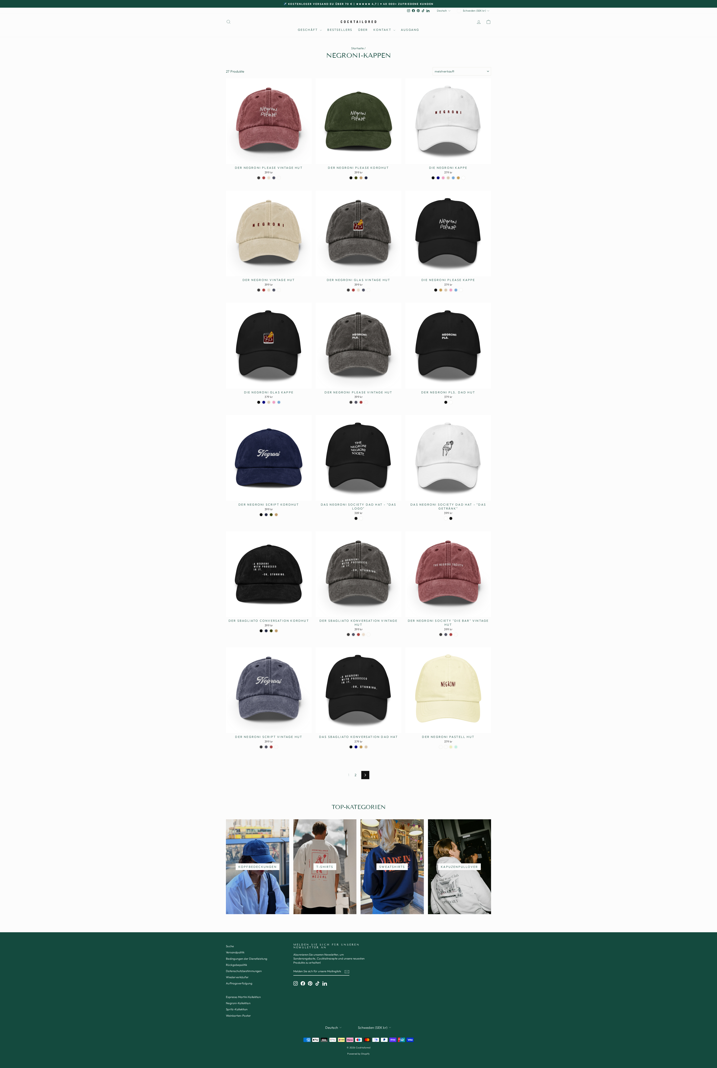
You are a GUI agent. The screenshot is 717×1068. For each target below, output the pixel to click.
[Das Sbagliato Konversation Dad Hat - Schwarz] (351, 747)
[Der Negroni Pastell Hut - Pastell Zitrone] (451, 747)
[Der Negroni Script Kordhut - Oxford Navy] (266, 514)
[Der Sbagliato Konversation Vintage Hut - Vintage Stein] (363, 634)
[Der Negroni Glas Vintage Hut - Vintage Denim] (363, 290)
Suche (230, 946)
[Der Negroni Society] (441, 634)
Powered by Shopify (358, 1053)
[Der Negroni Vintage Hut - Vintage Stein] (269, 290)
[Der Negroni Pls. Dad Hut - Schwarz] (446, 402)
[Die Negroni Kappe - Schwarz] (433, 178)
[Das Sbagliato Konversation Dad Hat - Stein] (366, 747)
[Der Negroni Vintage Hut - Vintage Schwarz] (258, 290)
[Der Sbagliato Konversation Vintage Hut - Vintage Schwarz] (348, 634)
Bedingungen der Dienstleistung (246, 958)
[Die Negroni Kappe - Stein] (448, 178)
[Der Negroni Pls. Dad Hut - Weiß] (451, 402)
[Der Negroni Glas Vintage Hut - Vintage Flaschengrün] (368, 290)
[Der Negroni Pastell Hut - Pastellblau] (441, 747)
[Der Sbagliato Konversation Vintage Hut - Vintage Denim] (353, 634)
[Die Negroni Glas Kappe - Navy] (264, 402)
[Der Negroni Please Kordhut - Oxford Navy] (366, 178)
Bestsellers (339, 30)
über (363, 30)
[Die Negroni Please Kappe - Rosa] (451, 290)
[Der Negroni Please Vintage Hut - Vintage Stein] (269, 178)
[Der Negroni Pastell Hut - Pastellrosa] (446, 747)
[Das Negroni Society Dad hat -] (356, 518)
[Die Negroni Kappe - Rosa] (443, 178)
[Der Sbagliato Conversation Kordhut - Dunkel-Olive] (271, 631)
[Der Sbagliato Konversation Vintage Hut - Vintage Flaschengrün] (368, 634)
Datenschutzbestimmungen (244, 971)
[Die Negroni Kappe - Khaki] (458, 178)
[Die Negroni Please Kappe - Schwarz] (435, 290)
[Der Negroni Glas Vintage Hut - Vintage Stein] (358, 290)
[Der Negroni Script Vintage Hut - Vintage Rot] (271, 747)
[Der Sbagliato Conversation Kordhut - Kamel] (276, 631)
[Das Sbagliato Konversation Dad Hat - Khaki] (361, 747)
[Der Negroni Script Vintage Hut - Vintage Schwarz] (261, 747)
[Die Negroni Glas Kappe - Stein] (269, 402)
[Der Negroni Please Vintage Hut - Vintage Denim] (274, 178)
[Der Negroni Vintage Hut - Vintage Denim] (274, 290)
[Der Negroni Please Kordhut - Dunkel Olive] (356, 178)
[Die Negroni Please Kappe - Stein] (446, 290)
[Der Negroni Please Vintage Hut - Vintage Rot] (264, 178)
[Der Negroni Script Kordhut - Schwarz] (261, 514)
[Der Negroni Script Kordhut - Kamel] (276, 514)
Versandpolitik (235, 952)
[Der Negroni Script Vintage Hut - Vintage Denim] (266, 747)
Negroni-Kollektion (238, 1003)
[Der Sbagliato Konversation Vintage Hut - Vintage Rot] (358, 634)
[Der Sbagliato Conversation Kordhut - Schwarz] (261, 631)
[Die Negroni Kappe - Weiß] (463, 178)
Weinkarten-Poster (238, 1015)
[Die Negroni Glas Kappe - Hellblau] (279, 402)
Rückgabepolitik (236, 965)
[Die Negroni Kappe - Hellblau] (453, 178)
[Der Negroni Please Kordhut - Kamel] (361, 178)
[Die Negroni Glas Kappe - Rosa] (274, 402)
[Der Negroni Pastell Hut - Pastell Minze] (456, 747)
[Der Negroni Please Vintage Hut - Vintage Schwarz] (258, 178)
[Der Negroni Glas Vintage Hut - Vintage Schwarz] (348, 290)
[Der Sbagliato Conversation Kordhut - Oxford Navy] (266, 631)
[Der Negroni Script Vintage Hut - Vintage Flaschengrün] (276, 747)
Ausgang (410, 30)
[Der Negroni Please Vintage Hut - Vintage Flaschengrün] (279, 178)
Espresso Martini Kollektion (243, 997)
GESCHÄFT (308, 30)
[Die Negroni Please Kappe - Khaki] (441, 290)
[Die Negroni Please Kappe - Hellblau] (456, 290)
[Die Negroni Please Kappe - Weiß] (461, 290)
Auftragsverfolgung (239, 983)
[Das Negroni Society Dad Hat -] (446, 518)
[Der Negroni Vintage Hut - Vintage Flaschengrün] (279, 290)
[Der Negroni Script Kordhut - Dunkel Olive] (271, 514)
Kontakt (382, 30)
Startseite (357, 48)
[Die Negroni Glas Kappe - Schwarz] (258, 402)
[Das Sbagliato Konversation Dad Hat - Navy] (356, 747)
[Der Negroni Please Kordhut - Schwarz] (351, 178)
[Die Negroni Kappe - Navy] (438, 178)
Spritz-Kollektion (237, 1009)
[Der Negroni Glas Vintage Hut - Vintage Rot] (353, 290)
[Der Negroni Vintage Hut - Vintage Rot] (264, 290)
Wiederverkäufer (237, 977)
